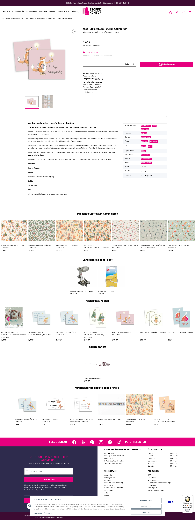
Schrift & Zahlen (145, 125)
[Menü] (191, 496)
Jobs (106, 493)
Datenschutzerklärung (59, 485)
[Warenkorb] (190, 12)
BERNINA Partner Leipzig (113, 483)
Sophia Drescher (145, 137)
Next (185, 319)
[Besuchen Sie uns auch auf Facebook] (74, 442)
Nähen (150, 146)
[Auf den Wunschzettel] (74, 31)
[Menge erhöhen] (133, 64)
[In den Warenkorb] (3, 26)
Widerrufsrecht (153, 480)
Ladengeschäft (109, 478)
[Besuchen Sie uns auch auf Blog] (119, 442)
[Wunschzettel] (183, 12)
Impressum (38, 513)
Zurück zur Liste (8, 18)
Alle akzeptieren (146, 500)
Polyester (144, 133)
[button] (170, 12)
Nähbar (143, 151)
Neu (4, 11)
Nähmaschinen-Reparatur (113, 488)
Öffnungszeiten (109, 480)
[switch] (187, 510)
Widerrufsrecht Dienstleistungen (160, 483)
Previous (9, 319)
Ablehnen (146, 512)
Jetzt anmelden (49, 480)
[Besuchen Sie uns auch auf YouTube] (83, 442)
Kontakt (90, 92)
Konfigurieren (146, 506)
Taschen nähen (145, 154)
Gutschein (108, 475)
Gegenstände (145, 129)
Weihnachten (153, 141)
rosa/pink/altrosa (146, 158)
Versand (97, 45)
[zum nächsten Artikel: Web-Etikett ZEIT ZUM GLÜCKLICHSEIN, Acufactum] (191, 18)
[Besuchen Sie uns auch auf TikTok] (110, 442)
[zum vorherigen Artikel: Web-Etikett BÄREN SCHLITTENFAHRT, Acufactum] (186, 18)
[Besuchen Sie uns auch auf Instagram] (101, 442)
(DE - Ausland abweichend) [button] (104, 55)
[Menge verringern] (85, 64)
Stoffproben (108, 490)
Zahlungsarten (153, 488)
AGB (149, 475)
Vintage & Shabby (146, 162)
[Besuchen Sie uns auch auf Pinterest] (92, 442)
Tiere (154, 125)
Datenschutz (48, 513)
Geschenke (144, 141)
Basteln (143, 146)
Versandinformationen (156, 490)
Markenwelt (108, 485)
